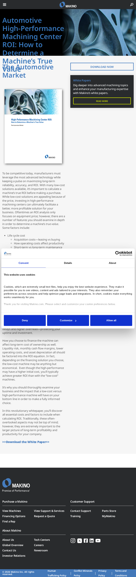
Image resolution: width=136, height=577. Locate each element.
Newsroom (41, 550)
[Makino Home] (16, 483)
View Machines (11, 511)
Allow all (111, 320)
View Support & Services (49, 511)
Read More (102, 101)
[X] (79, 540)
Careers (38, 545)
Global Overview (12, 545)
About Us (8, 540)
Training (75, 516)
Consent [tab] (24, 263)
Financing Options (13, 516)
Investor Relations (13, 555)
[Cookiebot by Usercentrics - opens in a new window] (117, 253)
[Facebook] (86, 540)
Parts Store (109, 511)
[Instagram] (73, 540)
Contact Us (9, 550)
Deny (25, 320)
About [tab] (112, 263)
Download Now (102, 67)
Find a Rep (8, 521)
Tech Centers (42, 540)
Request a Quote (44, 516)
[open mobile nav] (4, 4)
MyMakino (108, 516)
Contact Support (80, 511)
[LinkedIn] (92, 540)
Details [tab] (68, 263)
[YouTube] (98, 540)
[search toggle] (132, 4)
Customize (66, 320)
